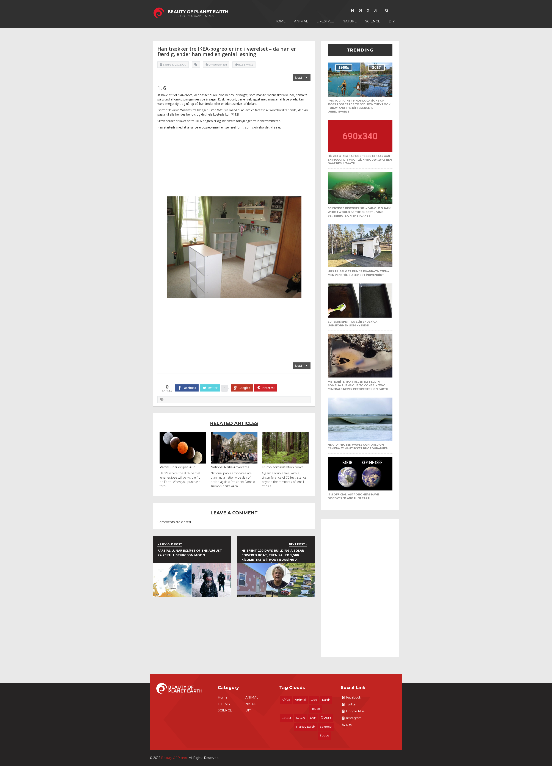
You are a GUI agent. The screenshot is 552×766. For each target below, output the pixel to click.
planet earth (305, 726)
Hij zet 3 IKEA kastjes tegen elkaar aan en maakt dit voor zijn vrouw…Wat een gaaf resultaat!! (360, 159)
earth (326, 699)
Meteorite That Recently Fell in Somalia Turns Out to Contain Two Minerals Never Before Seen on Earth (358, 385)
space (324, 735)
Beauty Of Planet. (174, 758)
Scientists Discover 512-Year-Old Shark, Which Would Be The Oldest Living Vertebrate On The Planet (359, 212)
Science (326, 726)
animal (300, 700)
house (315, 708)
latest (286, 718)
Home (279, 21)
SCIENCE (372, 21)
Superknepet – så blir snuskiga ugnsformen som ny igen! (352, 323)
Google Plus (355, 711)
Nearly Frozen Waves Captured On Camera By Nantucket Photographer (358, 446)
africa (286, 699)
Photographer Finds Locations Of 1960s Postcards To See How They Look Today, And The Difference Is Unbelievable (359, 106)
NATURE (349, 21)
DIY (392, 21)
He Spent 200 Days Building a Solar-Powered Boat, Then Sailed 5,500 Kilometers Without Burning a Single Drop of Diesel (273, 555)
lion (313, 717)
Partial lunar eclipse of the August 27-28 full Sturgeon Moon (189, 552)
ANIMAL (301, 21)
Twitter (351, 704)
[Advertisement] (233, 164)
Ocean (326, 717)
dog (314, 699)
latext (300, 717)
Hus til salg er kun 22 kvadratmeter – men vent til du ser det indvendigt (358, 273)
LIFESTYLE (325, 21)
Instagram (354, 718)
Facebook (353, 697)
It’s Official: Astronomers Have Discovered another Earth (353, 496)
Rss (348, 725)
